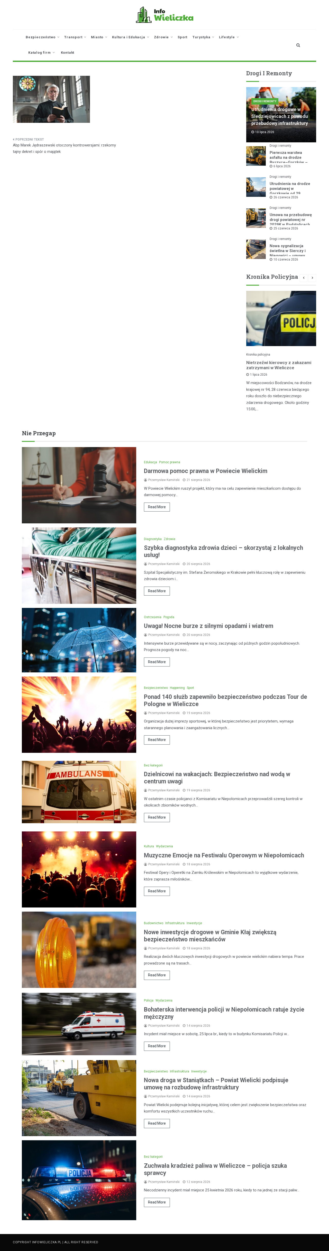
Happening (177, 688)
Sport (182, 37)
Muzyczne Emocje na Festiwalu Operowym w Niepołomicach (224, 855)
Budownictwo (153, 923)
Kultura (149, 846)
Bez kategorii (153, 765)
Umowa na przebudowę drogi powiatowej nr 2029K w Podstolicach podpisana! (291, 222)
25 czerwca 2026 (285, 228)
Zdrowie (161, 37)
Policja (148, 1000)
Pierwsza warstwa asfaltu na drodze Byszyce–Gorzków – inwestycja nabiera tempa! (289, 162)
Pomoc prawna (169, 462)
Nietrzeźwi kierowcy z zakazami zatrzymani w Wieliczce (278, 365)
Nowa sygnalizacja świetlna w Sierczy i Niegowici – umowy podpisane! (288, 253)
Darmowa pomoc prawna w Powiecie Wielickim (205, 471)
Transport (73, 37)
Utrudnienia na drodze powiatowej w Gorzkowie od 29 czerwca (290, 191)
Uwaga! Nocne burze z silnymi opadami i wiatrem (208, 626)
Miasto (97, 37)
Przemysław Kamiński (164, 480)
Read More (157, 507)
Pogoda (168, 617)
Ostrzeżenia (152, 617)
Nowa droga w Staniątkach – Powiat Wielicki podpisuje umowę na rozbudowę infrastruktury (216, 1084)
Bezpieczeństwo (41, 37)
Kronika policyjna (258, 354)
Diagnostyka (153, 539)
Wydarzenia (164, 846)
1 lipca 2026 (258, 374)
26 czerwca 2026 (285, 197)
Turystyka (201, 37)
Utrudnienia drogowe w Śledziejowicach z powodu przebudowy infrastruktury (279, 116)
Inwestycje (194, 923)
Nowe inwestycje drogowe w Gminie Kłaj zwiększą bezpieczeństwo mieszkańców (210, 936)
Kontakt (68, 52)
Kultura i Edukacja (128, 37)
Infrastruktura (175, 923)
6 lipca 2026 (282, 166)
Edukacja (150, 462)
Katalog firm (39, 52)
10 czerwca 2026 (285, 259)
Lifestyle (227, 37)
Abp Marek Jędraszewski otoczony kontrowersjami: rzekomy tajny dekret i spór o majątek (64, 148)
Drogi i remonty (264, 101)
